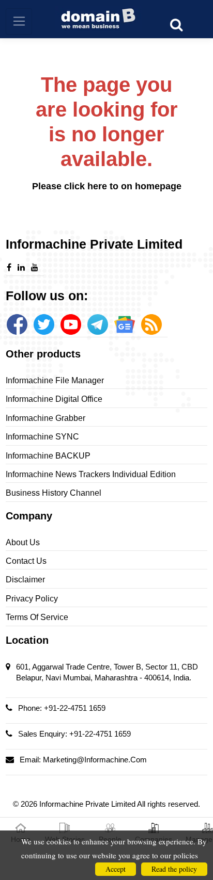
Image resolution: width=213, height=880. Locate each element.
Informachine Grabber (45, 418)
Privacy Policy (32, 598)
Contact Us (26, 561)
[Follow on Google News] (124, 324)
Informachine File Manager (55, 380)
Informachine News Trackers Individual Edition (91, 474)
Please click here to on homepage (106, 186)
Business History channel (53, 492)
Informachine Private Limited (88, 804)
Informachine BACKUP (48, 455)
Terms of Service (37, 617)
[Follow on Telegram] (97, 324)
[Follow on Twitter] (44, 324)
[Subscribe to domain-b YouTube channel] (70, 324)
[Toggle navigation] (19, 21)
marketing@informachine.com (95, 759)
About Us (23, 542)
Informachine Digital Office (54, 399)
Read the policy (174, 869)
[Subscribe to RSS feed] (151, 324)
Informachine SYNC (42, 436)
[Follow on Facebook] (17, 324)
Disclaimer (25, 579)
